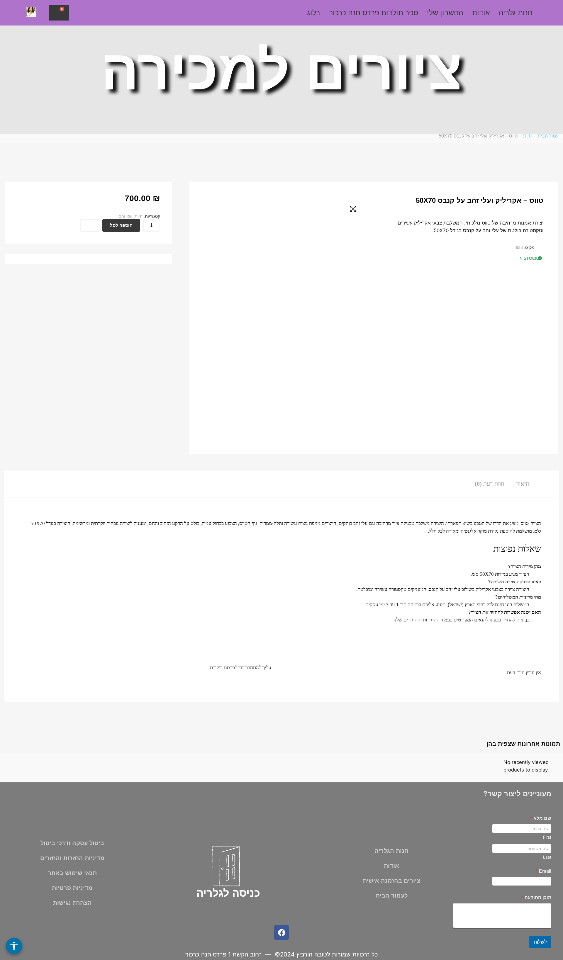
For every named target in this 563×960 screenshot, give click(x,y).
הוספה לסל (121, 225)
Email (543, 871)
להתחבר (253, 667)
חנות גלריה (516, 13)
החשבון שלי (445, 13)
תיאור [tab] (522, 483)
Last (547, 856)
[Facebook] (281, 932)
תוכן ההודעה (536, 897)
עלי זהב (125, 216)
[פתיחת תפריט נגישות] (14, 946)
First (547, 837)
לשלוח (540, 942)
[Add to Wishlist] (89, 225)
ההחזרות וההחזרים (421, 620)
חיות (527, 135)
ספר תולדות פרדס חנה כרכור (373, 13)
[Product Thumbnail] (353, 209)
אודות (481, 13)
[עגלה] (59, 13)
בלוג (313, 13)
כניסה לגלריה (228, 893)
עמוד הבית (548, 135)
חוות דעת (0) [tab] (489, 483)
